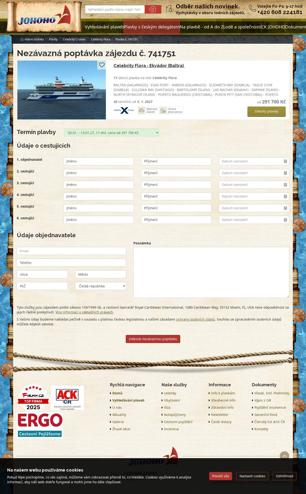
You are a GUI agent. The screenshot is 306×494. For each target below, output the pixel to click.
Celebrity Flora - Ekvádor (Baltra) (149, 65)
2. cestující (25, 171)
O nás (117, 407)
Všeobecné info (223, 400)
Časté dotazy (221, 421)
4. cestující (25, 194)
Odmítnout (284, 476)
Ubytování (172, 400)
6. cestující (25, 218)
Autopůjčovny (175, 414)
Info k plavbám (223, 393)
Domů (117, 393)
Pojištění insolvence (270, 407)
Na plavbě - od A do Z (201, 27)
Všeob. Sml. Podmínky (271, 393)
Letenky (170, 393)
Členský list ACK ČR (269, 421)
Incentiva (171, 429)
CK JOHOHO (273, 27)
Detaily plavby (266, 111)
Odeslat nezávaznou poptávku (153, 339)
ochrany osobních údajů (195, 319)
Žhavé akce (121, 429)
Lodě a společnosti (242, 27)
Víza (167, 407)
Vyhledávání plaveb (104, 27)
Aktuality (119, 414)
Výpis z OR (262, 400)
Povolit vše (220, 476)
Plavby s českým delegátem (152, 27)
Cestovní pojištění (178, 421)
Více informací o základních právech (84, 312)
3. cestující (25, 183)
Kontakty (261, 429)
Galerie (118, 421)
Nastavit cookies (252, 476)
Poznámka (142, 243)
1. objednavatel (29, 159)
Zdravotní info (222, 407)
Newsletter (220, 414)
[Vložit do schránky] (101, 65)
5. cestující (25, 206)
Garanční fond (265, 414)
